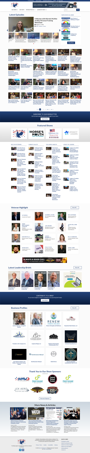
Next (47, 109)
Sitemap (56, 445)
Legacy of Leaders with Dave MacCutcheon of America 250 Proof (74, 173)
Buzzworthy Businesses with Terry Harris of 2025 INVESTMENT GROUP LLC (38, 59)
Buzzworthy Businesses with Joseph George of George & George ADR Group (50, 59)
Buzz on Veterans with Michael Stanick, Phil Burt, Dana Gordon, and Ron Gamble (63, 102)
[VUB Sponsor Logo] (37, 394)
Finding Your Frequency (74, 34)
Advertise (47, 0)
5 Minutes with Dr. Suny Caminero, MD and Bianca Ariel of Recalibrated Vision (63, 88)
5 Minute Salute (33, 144)
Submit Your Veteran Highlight (67, 444)
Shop (54, 0)
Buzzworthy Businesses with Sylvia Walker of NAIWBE (26, 66)
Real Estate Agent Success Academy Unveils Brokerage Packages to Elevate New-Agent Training (71, 422)
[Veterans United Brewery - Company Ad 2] (44, 262)
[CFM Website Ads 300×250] (72, 287)
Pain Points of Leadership (11, 288)
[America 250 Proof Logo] (52, 394)
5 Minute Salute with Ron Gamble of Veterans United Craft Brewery (39, 187)
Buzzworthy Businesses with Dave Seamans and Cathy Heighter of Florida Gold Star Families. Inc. (76, 59)
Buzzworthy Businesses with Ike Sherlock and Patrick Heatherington (13, 73)
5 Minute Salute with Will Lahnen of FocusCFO (39, 149)
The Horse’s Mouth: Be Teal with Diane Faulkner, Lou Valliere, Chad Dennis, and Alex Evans (56, 160)
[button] (8, 30)
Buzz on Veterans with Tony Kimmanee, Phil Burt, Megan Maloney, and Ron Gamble (38, 102)
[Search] (78, 10)
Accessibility (50, 445)
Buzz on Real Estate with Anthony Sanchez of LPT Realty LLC (13, 101)
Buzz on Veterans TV (42, 448)
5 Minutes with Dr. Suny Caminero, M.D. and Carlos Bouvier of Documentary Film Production (38, 74)
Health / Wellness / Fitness (41, 26)
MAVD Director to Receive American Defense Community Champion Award (18, 422)
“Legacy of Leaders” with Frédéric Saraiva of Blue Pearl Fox (74, 188)
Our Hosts (21, 9)
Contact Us (63, 449)
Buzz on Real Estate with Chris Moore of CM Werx (75, 88)
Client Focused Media (47, 449)
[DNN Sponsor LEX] (22, 394)
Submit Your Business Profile (66, 443)
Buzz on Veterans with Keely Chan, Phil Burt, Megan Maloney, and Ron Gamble (75, 102)
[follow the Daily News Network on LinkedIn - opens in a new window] (20, 450)
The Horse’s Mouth (51, 144)
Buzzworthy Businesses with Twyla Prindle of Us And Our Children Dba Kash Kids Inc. (26, 59)
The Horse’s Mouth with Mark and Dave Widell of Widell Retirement (56, 197)
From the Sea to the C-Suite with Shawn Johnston (26, 101)
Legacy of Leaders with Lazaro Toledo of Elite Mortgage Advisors (74, 181)
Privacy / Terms (39, 445)
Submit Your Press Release (66, 446)
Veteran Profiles (30, 9)
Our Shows (14, 9)
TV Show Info (31, 0)
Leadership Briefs (41, 9)
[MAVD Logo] (22, 384)
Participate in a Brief (65, 441)
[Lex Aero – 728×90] (55, 7)
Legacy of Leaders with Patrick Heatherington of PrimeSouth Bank (51, 73)
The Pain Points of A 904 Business (75, 27)
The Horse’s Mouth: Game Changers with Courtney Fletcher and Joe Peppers (56, 169)
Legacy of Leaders (68, 144)
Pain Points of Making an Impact (75, 19)
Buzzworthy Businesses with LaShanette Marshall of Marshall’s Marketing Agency (75, 74)
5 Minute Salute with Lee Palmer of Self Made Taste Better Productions (39, 178)
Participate (38, 0)
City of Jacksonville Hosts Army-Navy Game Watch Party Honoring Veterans (35, 422)
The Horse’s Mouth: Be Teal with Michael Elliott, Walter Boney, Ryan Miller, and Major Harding (56, 187)
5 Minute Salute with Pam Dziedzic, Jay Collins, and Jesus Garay (39, 164)
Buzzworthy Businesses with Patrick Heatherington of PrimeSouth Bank (63, 73)
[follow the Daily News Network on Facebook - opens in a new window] (23, 450)
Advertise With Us (64, 448)
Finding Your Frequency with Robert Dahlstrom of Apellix (38, 88)
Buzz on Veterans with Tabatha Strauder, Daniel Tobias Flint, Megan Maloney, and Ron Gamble (50, 102)
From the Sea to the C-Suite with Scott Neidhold (26, 88)
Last (51, 109)
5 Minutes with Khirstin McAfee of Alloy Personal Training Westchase (46, 20)
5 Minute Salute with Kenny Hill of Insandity (39, 171)
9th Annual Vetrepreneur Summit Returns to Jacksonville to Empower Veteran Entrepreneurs (52, 422)
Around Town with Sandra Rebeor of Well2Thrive (49, 88)
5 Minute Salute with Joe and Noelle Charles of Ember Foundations (39, 156)
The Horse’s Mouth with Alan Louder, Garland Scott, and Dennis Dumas (62, 58)
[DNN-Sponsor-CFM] (37, 384)
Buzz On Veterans (16, 144)
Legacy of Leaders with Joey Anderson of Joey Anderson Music (14, 88)
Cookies (44, 445)
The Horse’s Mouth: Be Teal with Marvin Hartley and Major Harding (56, 178)
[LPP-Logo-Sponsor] (52, 384)
